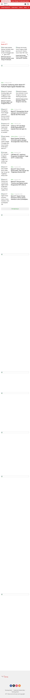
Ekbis (2, 82)
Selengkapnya (15, 208)
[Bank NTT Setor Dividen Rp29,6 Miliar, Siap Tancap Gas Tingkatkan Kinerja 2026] (5, 171)
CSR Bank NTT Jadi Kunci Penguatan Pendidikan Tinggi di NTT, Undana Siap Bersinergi (19, 157)
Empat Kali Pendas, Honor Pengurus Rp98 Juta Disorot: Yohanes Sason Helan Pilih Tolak (22, 57)
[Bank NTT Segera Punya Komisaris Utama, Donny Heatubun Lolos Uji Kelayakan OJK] (5, 199)
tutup (3, 676)
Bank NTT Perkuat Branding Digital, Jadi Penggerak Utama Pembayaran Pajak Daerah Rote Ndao (6, 102)
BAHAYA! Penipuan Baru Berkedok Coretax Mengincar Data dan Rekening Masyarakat (22, 100)
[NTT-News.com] (7, 4)
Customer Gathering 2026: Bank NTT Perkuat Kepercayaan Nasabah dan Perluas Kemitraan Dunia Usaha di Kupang (15, 86)
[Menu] (2, 4)
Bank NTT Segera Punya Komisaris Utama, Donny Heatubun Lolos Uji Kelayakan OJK (19, 198)
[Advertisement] (15, 26)
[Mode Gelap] (25, 4)
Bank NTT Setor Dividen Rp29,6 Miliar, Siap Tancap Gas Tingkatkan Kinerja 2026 (20, 170)
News (16, 136)
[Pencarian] (28, 4)
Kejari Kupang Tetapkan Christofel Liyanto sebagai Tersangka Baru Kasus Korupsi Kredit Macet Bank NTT (20, 141)
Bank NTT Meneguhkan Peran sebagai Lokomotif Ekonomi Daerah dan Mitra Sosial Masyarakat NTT (19, 114)
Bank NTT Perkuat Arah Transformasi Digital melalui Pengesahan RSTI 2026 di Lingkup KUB (19, 184)
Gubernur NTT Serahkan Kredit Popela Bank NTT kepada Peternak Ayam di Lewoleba (18, 128)
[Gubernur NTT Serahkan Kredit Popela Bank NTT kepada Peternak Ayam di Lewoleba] (5, 128)
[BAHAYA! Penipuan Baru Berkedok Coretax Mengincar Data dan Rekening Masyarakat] (22, 94)
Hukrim (13, 136)
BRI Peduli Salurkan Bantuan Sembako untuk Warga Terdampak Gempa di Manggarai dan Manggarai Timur (7, 58)
